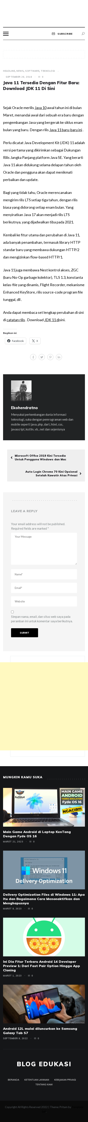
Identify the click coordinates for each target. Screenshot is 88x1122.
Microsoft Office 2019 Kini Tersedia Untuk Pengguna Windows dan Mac (40, 457)
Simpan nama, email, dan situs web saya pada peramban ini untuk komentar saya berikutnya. (42, 619)
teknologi (48, 70)
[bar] (6, 34)
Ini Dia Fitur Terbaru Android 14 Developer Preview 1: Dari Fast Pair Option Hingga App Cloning (41, 965)
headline (9, 70)
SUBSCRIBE (65, 33)
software (32, 70)
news (20, 70)
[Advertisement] (44, 706)
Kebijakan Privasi (65, 1079)
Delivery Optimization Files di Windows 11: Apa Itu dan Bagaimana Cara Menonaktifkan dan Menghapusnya (44, 898)
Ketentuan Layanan (36, 1079)
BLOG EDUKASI (44, 1064)
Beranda (13, 1079)
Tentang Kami (44, 1084)
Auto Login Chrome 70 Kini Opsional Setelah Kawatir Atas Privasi (51, 473)
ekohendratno (24, 407)
